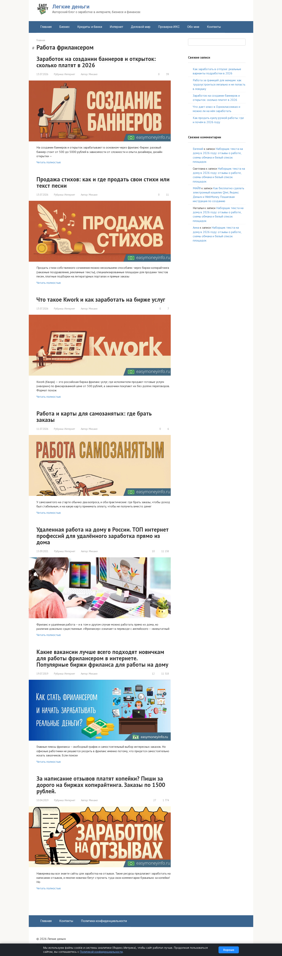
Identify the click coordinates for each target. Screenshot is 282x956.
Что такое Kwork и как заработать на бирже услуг (100, 299)
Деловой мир (140, 27)
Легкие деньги (70, 6)
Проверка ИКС (169, 27)
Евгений (198, 149)
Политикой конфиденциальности (101, 951)
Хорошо (228, 949)
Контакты (214, 27)
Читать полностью (48, 162)
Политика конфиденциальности (104, 921)
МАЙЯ (197, 188)
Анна (196, 227)
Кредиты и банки (89, 27)
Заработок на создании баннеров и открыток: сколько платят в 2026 (96, 62)
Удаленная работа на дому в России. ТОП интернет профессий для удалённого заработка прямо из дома (102, 536)
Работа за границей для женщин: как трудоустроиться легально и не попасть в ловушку (219, 84)
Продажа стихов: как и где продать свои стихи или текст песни (103, 182)
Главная (46, 27)
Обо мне (193, 27)
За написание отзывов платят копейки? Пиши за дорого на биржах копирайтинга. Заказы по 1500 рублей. (100, 785)
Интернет (116, 27)
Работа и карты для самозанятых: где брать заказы (94, 416)
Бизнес (64, 27)
